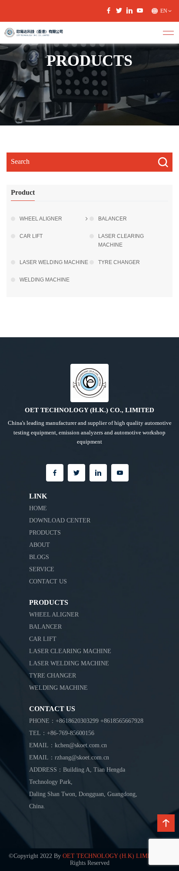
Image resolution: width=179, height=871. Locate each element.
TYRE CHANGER (119, 262)
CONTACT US (48, 581)
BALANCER (112, 219)
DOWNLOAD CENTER (59, 520)
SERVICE (41, 569)
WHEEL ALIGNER (41, 219)
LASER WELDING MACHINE (54, 262)
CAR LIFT (31, 236)
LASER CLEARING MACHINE (121, 240)
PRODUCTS (45, 532)
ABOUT (39, 545)
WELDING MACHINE (45, 280)
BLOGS (39, 557)
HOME (38, 508)
